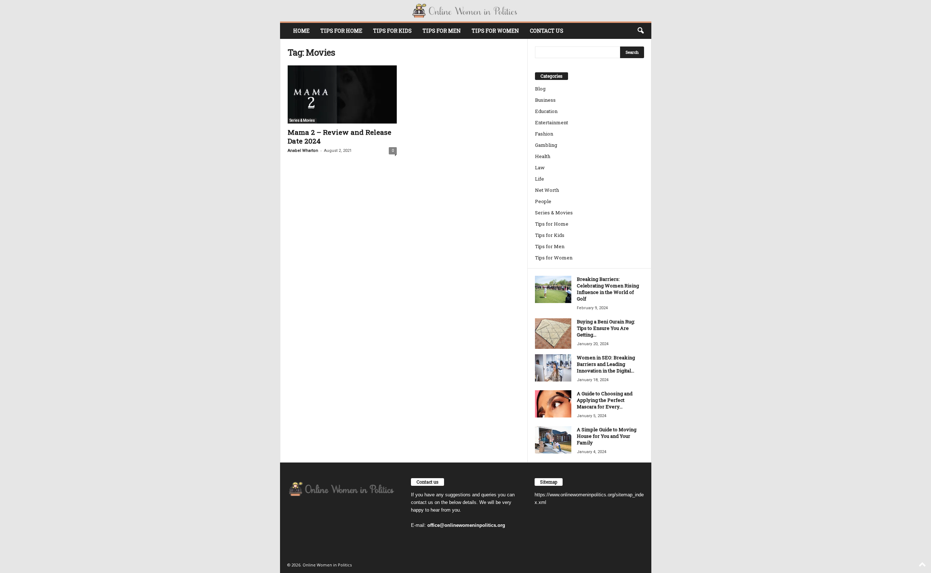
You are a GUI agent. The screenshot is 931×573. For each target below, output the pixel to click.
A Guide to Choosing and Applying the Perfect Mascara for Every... (604, 400)
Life (539, 178)
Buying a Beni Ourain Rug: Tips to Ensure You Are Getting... (606, 328)
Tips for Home (341, 30)
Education (546, 111)
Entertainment (551, 122)
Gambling (546, 145)
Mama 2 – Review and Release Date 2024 (339, 136)
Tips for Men (442, 30)
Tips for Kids (392, 30)
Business (545, 100)
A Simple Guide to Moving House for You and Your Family (606, 436)
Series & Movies (302, 120)
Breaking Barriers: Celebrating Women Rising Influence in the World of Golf (608, 289)
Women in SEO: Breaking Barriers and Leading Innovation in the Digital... (606, 364)
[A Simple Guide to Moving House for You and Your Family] (553, 439)
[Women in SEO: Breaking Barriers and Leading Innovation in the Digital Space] (553, 368)
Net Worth (547, 190)
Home (301, 30)
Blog (540, 88)
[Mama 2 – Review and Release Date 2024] (342, 94)
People (543, 201)
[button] (640, 31)
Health (542, 156)
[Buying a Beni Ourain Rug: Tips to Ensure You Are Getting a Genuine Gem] (553, 333)
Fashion (544, 133)
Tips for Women (495, 30)
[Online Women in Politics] (465, 10)
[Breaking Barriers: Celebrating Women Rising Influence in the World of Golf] (553, 289)
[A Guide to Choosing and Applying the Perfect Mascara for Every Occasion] (553, 403)
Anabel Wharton (303, 150)
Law (540, 167)
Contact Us (546, 30)
